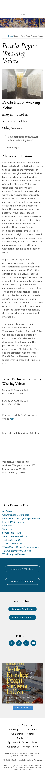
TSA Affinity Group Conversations (20, 547)
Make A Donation (22, 581)
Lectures (7, 525)
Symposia (7, 529)
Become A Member (22, 568)
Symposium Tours (11, 532)
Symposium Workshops (14, 536)
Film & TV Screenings (13, 521)
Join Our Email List (22, 609)
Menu (24, 14)
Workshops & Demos (13, 554)
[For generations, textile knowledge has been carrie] (22, 683)
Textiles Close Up (11, 539)
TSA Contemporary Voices (16, 550)
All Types (7, 511)
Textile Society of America (23, 10)
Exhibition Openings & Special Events (22, 518)
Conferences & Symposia (15, 514)
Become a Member (22, 617)
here (12, 418)
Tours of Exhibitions (13, 543)
